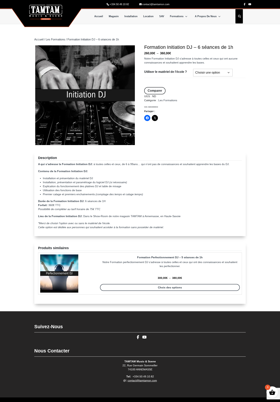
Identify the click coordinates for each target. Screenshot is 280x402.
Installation (131, 16)
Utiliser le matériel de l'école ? (165, 71)
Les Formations (55, 39)
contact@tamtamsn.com (142, 380)
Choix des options (170, 287)
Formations (176, 16)
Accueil (98, 16)
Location (148, 16)
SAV (161, 16)
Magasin (114, 16)
